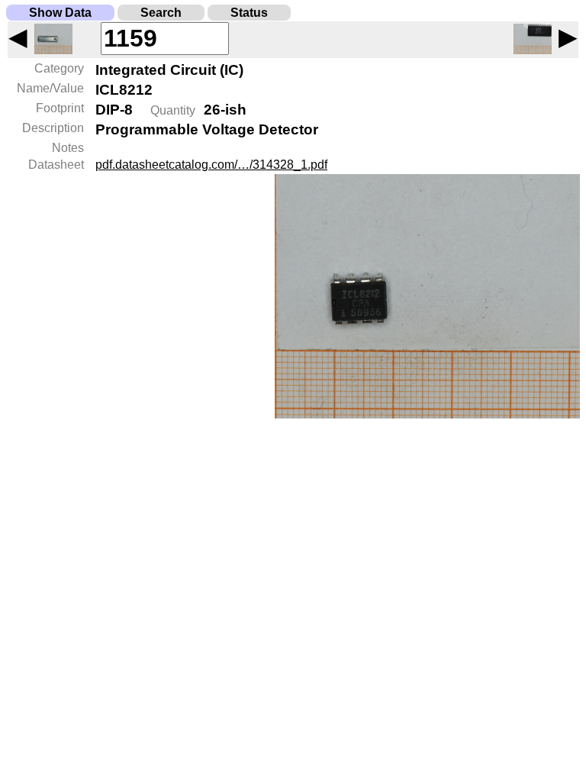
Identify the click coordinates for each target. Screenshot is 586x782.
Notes (68, 147)
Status (249, 12)
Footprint (60, 108)
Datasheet (56, 164)
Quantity (172, 110)
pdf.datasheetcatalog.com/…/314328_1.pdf (211, 164)
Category (59, 68)
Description (53, 127)
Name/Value (50, 88)
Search (161, 12)
